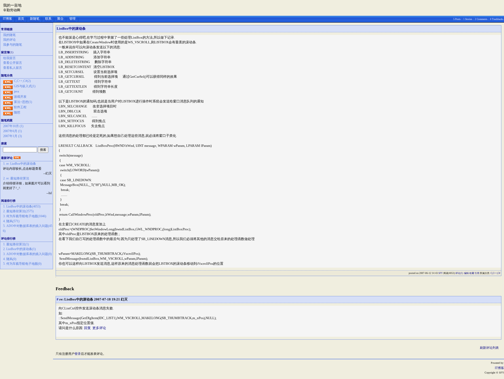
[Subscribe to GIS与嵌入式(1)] (8, 86)
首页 (21, 18)
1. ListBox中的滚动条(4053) (21, 206)
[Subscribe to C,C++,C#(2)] (8, 81)
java (16, 91)
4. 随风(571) (11, 221)
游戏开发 (20, 96)
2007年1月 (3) (12, 136)
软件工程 (20, 107)
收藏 (471, 273)
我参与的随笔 (12, 44)
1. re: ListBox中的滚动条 (19, 163)
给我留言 (9, 58)
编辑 (466, 273)
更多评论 (99, 328)
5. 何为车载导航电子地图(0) (22, 264)
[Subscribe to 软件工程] (8, 107)
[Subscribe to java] (8, 91)
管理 (72, 18)
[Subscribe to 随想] (8, 112)
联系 (48, 18)
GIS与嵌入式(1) (24, 86)
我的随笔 (9, 35)
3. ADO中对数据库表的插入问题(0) (27, 254)
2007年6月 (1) (12, 131)
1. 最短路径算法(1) (16, 244)
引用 (477, 273)
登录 (78, 354)
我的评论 (9, 39)
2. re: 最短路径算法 (16, 178)
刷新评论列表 (489, 348)
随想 (17, 112)
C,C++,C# (495, 273)
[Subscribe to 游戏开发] (8, 97)
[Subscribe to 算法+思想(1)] (8, 102)
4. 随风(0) (9, 259)
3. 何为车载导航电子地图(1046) (24, 216)
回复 (87, 328)
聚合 (60, 18)
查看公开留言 (12, 63)
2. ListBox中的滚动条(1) (19, 249)
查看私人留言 (12, 68)
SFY (440, 273)
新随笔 (34, 18)
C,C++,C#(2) (22, 81)
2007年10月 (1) (13, 126)
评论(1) (459, 273)
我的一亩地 (12, 5)
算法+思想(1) (23, 102)
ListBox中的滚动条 (71, 28)
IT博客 (7, 18)
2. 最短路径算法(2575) (18, 211)
